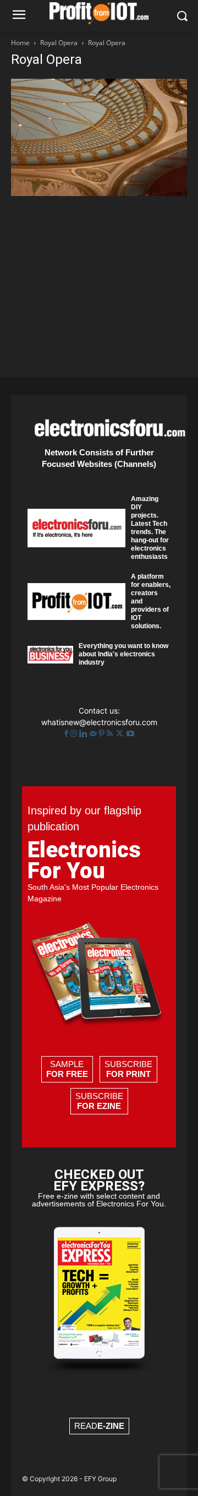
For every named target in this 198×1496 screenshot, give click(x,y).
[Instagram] (74, 733)
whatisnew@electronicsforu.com (99, 722)
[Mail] (94, 733)
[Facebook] (67, 733)
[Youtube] (130, 733)
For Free (67, 1074)
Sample (67, 1069)
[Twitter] (121, 733)
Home (20, 42)
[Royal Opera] (99, 193)
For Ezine (99, 1106)
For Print (128, 1074)
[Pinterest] (102, 733)
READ (99, 1425)
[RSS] (111, 733)
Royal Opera (59, 42)
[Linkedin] (84, 733)
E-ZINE (110, 1425)
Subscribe (128, 1069)
